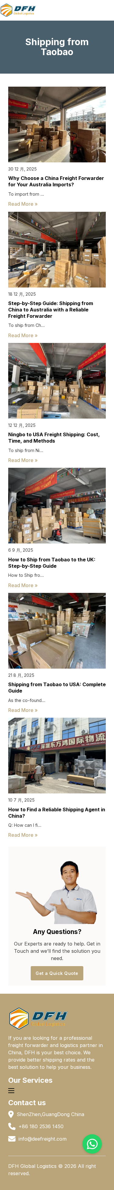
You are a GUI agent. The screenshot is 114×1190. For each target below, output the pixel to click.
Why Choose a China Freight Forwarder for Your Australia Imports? (56, 181)
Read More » (23, 204)
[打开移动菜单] (11, 1090)
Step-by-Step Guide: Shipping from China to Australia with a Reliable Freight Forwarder (50, 309)
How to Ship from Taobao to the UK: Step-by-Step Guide (51, 563)
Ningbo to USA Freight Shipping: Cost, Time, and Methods (54, 437)
